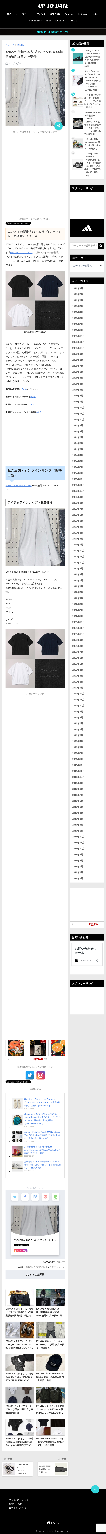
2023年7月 (77, 509)
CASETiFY (60, 21)
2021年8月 (77, 646)
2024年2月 (77, 467)
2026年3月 (77, 318)
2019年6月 (77, 801)
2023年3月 (77, 532)
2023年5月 (77, 521)
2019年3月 (77, 819)
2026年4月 (77, 312)
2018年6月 (77, 872)
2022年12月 (78, 550)
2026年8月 (77, 288)
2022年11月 (78, 556)
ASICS (74, 21)
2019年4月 (77, 813)
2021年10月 (78, 634)
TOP (9, 14)
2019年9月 (77, 783)
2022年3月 (77, 604)
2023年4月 (77, 526)
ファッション (58, 1267)
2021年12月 (78, 622)
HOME (54, 1522)
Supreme (69, 14)
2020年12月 (78, 693)
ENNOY (61, 1262)
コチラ (33, 397)
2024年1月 (77, 473)
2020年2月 (77, 753)
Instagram (83, 14)
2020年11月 (78, 699)
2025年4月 (77, 384)
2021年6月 (77, 658)
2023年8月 (77, 503)
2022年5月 (77, 592)
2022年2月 (77, 610)
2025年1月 (77, 401)
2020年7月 (77, 723)
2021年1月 (77, 687)
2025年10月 (78, 348)
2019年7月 (77, 795)
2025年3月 (77, 389)
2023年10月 (78, 491)
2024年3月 (77, 461)
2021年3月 (77, 675)
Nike (48, 21)
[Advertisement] (35, 154)
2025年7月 (77, 366)
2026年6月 (77, 300)
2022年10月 (78, 562)
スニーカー (27, 14)
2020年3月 (77, 747)
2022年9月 (77, 568)
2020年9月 (77, 711)
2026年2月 (77, 324)
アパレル (41, 14)
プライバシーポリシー (20, 1500)
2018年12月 (78, 836)
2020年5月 (77, 735)
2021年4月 (77, 670)
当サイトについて (17, 1508)
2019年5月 (77, 807)
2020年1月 (77, 759)
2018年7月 (77, 866)
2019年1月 (77, 830)
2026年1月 (77, 330)
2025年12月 (78, 336)
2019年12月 (78, 765)
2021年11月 (78, 628)
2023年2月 (77, 538)
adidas (96, 14)
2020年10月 (78, 705)
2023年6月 (77, 515)
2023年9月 (77, 497)
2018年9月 (77, 854)
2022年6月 (77, 586)
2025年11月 (78, 342)
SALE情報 (55, 14)
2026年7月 (77, 294)
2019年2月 (77, 824)
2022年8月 (77, 574)
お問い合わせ (15, 1504)
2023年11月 (78, 485)
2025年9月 (77, 354)
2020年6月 (77, 729)
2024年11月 (78, 413)
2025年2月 (77, 395)
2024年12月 (78, 407)
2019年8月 (77, 789)
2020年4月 (77, 741)
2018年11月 (78, 842)
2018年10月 (78, 848)
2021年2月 (77, 681)
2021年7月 (77, 652)
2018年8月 (77, 860)
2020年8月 (77, 717)
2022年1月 (77, 616)
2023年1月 (77, 544)
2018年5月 (77, 878)
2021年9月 (77, 640)
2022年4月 (77, 598)
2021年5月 (77, 664)
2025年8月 (77, 360)
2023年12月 (78, 479)
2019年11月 (78, 771)
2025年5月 (77, 377)
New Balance (35, 21)
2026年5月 (77, 306)
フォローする (21, 1251)
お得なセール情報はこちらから (53, 32)
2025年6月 (77, 372)
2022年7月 (77, 580)
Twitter (24, 389)
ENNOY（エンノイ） (21, 252)
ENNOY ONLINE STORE (18, 485)
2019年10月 (78, 777)
